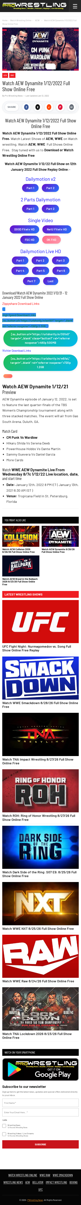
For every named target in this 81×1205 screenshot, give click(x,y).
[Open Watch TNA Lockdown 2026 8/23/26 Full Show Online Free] (40, 1008)
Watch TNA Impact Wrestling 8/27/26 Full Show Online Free (37, 761)
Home (5, 20)
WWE (12, 75)
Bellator (37, 1182)
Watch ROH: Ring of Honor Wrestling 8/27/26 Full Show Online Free (38, 817)
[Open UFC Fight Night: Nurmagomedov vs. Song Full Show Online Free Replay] (40, 621)
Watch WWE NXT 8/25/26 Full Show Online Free (38, 928)
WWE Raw (45, 1175)
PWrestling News (35, 1200)
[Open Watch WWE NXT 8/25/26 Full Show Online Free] (40, 903)
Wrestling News (13, 1182)
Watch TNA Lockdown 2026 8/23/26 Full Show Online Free (37, 1036)
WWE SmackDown (63, 1175)
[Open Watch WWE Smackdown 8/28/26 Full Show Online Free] (40, 678)
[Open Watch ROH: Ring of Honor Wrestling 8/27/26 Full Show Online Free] (40, 790)
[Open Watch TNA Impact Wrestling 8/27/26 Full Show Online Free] (40, 734)
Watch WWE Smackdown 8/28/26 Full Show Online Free (40, 705)
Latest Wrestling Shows (24, 594)
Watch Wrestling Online (20, 20)
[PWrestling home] (34, 6)
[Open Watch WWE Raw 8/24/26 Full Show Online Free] (40, 956)
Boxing (74, 1182)
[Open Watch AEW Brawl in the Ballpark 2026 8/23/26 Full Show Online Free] (20, 565)
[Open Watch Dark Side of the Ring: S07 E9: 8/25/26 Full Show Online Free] (40, 847)
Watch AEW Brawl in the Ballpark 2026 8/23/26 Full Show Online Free (20, 581)
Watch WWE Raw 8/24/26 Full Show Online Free (38, 981)
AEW (5, 75)
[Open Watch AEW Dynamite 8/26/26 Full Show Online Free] (60, 536)
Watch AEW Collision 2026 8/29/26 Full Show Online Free (18, 550)
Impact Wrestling (56, 1182)
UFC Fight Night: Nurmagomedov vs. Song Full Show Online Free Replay (36, 648)
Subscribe (40, 1144)
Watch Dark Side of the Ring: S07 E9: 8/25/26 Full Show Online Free (39, 874)
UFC (40, 1189)
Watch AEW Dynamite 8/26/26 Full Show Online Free (58, 550)
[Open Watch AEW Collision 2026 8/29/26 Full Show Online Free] (20, 536)
